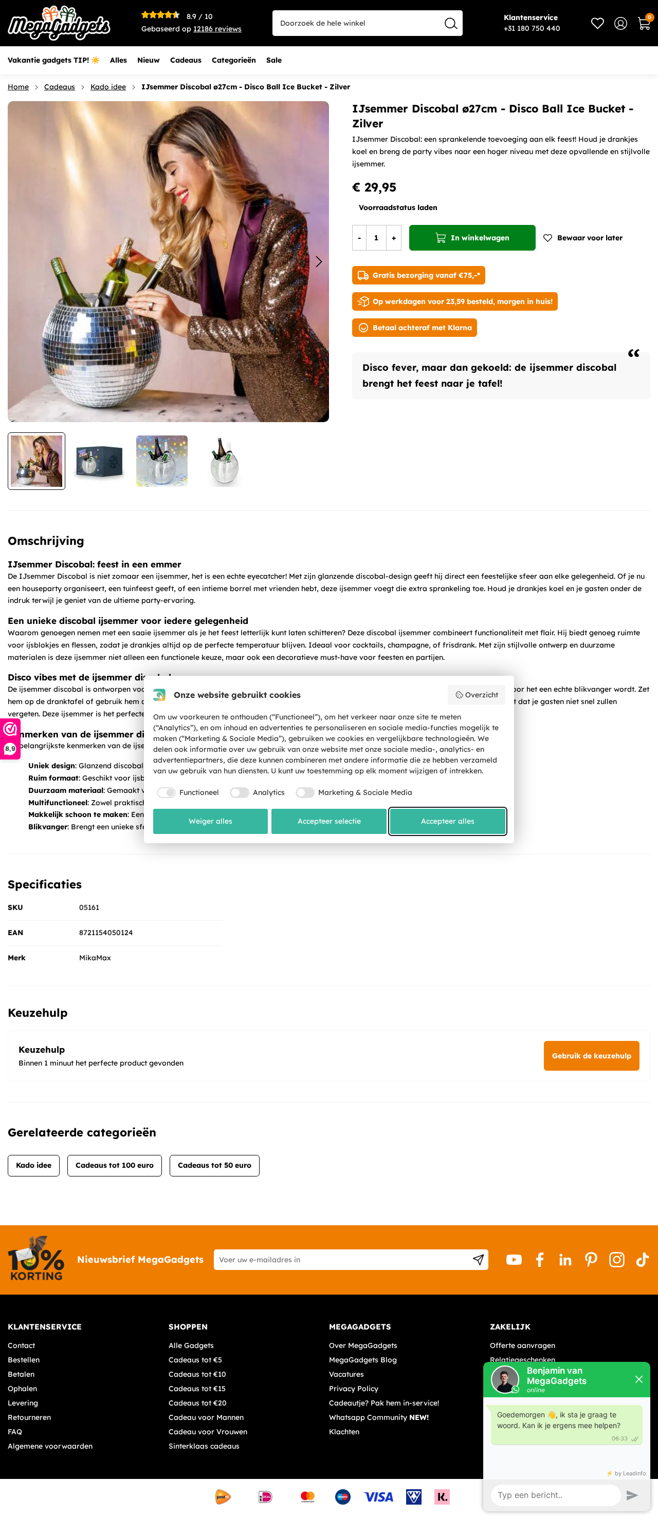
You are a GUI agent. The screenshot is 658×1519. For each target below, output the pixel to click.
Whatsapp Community (379, 1417)
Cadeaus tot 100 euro (115, 1165)
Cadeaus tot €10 (197, 1374)
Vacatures (346, 1374)
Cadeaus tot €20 (198, 1403)
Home (18, 86)
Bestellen (24, 1359)
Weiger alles (210, 821)
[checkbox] (186, 793)
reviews (217, 28)
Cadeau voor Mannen (206, 1417)
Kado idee (108, 86)
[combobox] (367, 23)
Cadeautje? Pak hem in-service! (384, 1403)
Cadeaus (59, 86)
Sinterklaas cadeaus (204, 1446)
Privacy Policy (353, 1388)
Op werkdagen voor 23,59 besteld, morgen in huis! (463, 301)
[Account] (620, 23)
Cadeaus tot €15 (197, 1388)
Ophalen (22, 1388)
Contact (21, 1345)
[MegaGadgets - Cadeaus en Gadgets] (59, 23)
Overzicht (481, 694)
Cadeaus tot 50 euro (214, 1165)
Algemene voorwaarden (50, 1446)
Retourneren (29, 1417)
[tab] (84, 1327)
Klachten (344, 1431)
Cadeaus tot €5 (195, 1359)
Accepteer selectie (329, 821)
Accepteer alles (447, 821)
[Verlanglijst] (597, 23)
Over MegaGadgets (363, 1345)
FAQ (15, 1431)
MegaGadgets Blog (363, 1359)
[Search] (451, 23)
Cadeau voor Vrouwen (208, 1431)
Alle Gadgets (191, 1345)
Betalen (21, 1374)
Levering (23, 1403)
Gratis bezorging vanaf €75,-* (426, 275)
